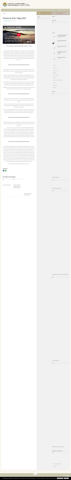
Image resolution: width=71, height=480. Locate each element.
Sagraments (23, 10)
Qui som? (17, 10)
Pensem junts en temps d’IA (61, 46)
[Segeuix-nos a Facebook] (65, 13)
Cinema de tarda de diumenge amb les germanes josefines (17, 186)
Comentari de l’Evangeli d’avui (50, 10)
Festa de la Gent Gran (7, 185)
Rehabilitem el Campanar (61, 57)
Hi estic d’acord (60, 478)
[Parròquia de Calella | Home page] (16, 4)
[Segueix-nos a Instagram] (64, 13)
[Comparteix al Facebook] (3, 170)
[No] (69, 478)
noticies (4, 13)
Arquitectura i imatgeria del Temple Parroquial (60, 274)
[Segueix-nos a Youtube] (67, 13)
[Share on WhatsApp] (6, 170)
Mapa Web (54, 87)
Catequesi (29, 10)
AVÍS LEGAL (55, 466)
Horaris (13, 10)
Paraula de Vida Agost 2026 (61, 40)
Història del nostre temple (56, 188)
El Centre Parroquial (55, 360)
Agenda (41, 10)
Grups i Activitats (35, 10)
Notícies (8, 10)
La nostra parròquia (55, 177)
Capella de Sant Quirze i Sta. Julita (58, 446)
